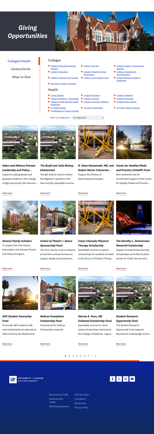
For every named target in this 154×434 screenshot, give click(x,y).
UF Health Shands (58, 108)
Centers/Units (21, 69)
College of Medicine (125, 95)
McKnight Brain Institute (126, 102)
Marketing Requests (59, 406)
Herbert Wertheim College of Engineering (128, 79)
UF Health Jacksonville (93, 108)
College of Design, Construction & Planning (130, 67)
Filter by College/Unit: (60, 117)
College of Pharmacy (125, 99)
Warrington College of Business (63, 84)
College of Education (59, 72)
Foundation (80, 398)
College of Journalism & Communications (126, 73)
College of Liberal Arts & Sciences (64, 78)
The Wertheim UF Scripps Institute (65, 111)
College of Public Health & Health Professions (64, 103)
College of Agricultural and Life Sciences (63, 67)
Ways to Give (21, 77)
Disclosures (80, 403)
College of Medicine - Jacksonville (65, 99)
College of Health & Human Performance (95, 73)
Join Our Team (82, 394)
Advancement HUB (58, 394)
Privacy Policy (81, 407)
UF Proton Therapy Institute (128, 108)
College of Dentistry (92, 95)
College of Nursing (91, 99)
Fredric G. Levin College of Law (96, 78)
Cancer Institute (57, 95)
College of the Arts (91, 66)
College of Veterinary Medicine (96, 102)
